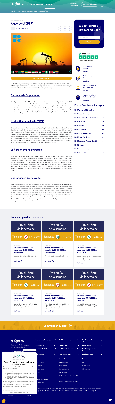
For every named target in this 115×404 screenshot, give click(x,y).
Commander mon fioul (89, 4)
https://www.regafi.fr (90, 390)
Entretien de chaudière (41, 369)
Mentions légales (63, 365)
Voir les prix (88, 42)
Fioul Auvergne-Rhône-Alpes (84, 110)
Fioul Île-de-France (80, 153)
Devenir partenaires (64, 369)
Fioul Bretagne (79, 145)
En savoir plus (86, 71)
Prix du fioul (31, 4)
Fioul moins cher (40, 382)
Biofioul (37, 372)
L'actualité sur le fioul (32, 11)
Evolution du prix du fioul (42, 379)
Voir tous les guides (38, 217)
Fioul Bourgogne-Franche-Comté (85, 141)
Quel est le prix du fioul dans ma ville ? (89, 27)
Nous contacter (63, 372)
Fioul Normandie (80, 129)
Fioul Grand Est (79, 121)
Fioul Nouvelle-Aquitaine (82, 133)
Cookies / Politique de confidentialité (68, 381)
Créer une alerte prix (41, 78)
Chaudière (39, 4)
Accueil (13, 11)
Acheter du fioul (40, 362)
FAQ (83, 362)
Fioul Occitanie (79, 125)
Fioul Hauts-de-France (82, 114)
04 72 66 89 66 (19, 352)
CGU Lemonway (86, 369)
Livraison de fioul (40, 376)
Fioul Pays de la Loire (81, 149)
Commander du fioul (55, 325)
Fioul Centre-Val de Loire (82, 137)
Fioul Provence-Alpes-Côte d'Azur (85, 118)
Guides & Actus (50, 4)
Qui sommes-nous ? (64, 362)
